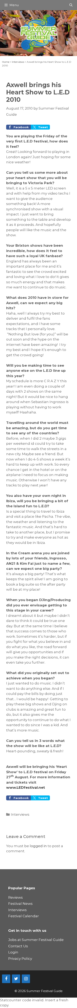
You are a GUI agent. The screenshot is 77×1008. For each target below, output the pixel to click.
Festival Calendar (23, 916)
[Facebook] (6, 978)
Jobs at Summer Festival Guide (36, 940)
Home (5, 61)
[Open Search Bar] (71, 5)
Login (13, 952)
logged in (38, 846)
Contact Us (18, 946)
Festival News (20, 904)
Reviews (15, 897)
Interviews (18, 61)
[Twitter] (16, 978)
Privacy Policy (20, 958)
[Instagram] (26, 978)
